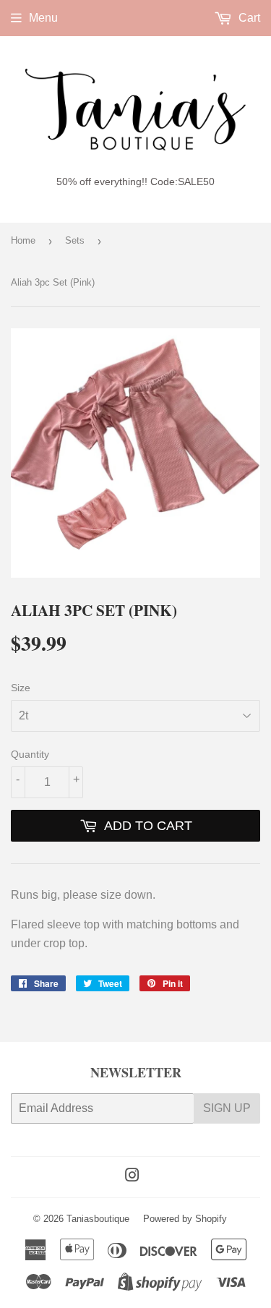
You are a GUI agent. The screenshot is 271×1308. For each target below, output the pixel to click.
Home (23, 240)
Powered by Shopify (185, 1218)
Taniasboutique (97, 1218)
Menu (43, 18)
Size (20, 687)
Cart (248, 18)
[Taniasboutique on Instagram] (132, 1177)
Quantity (30, 754)
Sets (75, 240)
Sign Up (227, 1108)
